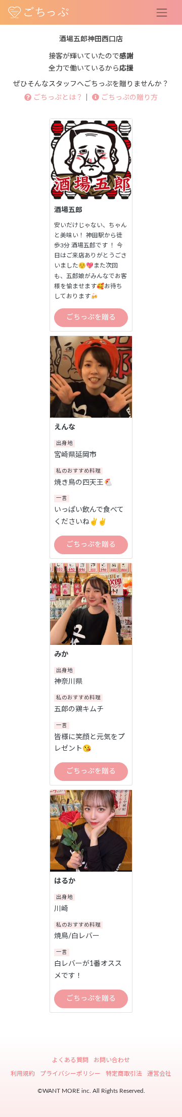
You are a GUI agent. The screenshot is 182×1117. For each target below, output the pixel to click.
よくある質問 (70, 1060)
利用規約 (23, 1074)
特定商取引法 (124, 1074)
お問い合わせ (112, 1060)
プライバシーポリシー (70, 1074)
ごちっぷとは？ (57, 97)
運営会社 (159, 1074)
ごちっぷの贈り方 (128, 97)
